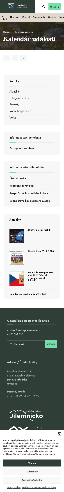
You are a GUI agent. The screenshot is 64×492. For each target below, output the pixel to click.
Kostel (26, 17)
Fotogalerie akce (19, 98)
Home (6, 31)
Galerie (52, 17)
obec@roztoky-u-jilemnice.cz (25, 330)
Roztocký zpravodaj (21, 186)
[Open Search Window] (43, 6)
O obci (4, 18)
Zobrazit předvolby (32, 480)
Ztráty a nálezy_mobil (38, 229)
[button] (59, 434)
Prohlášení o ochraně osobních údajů (39, 487)
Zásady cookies (14, 487)
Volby (12, 118)
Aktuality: (15, 220)
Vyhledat (51, 344)
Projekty (14, 104)
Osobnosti (39, 17)
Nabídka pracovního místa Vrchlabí (27, 294)
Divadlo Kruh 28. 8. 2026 (40, 251)
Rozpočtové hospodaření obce (28, 193)
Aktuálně (14, 92)
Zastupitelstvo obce (21, 148)
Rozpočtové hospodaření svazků (29, 201)
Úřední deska (17, 178)
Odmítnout (32, 471)
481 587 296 (16, 334)
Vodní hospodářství (20, 111)
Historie (14, 17)
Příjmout (32, 463)
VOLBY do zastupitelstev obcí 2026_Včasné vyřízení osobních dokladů (40, 276)
